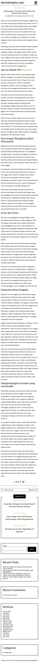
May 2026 (6, 616)
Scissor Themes (13, 660)
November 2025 (8, 626)
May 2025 (6, 636)
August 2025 (7, 631)
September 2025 (8, 630)
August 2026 (7, 611)
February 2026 (7, 621)
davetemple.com (12, 2)
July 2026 (6, 613)
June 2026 (6, 615)
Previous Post (9, 490)
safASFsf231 (10, 16)
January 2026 (7, 623)
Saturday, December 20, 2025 (25, 16)
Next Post (32, 490)
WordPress (34, 660)
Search (5, 546)
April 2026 (6, 618)
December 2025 (8, 625)
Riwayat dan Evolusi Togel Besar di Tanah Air (16, 573)
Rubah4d (27, 70)
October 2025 (7, 628)
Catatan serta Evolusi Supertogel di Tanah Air (16, 575)
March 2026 (6, 620)
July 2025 (6, 633)
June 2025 (6, 635)
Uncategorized (19, 8)
